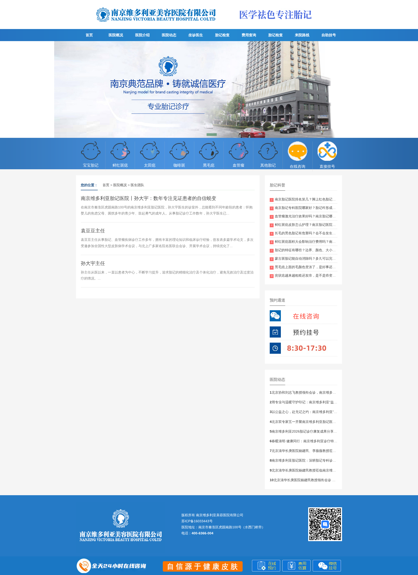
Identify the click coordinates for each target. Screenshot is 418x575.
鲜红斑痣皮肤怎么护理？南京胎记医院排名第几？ (310, 225)
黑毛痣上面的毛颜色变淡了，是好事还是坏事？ (308, 267)
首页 (89, 35)
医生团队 (137, 185)
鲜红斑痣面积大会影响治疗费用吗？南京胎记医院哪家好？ (317, 241)
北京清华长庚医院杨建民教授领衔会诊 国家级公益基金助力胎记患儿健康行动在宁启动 (336, 480)
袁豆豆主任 (93, 230)
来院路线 (302, 35)
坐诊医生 (195, 35)
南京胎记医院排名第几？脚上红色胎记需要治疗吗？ (312, 199)
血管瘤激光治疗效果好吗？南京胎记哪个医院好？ (310, 216)
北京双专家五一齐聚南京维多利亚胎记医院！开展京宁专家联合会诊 (321, 422)
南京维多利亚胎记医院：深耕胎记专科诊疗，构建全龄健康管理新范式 (323, 460)
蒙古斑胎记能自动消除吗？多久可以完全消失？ (308, 258)
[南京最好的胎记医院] (156, 25)
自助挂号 (328, 35)
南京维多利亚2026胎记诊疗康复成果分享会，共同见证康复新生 (318, 431)
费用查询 (249, 35)
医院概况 (116, 35)
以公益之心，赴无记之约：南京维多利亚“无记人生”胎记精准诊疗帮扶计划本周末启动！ (336, 412)
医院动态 (169, 35)
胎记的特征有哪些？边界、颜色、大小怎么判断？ (310, 250)
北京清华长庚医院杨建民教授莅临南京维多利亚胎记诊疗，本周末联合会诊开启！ (332, 470)
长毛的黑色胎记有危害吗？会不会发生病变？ (307, 233)
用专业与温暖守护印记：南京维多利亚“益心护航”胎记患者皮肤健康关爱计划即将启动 (334, 402)
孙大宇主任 (93, 263)
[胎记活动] (209, 89)
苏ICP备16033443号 (197, 521)
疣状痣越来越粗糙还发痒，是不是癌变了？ (305, 275)
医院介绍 (142, 35)
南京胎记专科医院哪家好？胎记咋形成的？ (305, 208)
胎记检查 (222, 35)
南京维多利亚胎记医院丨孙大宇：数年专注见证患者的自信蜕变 (148, 198)
